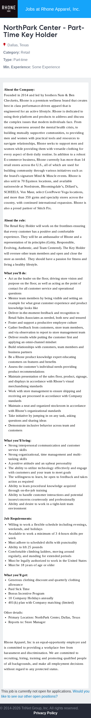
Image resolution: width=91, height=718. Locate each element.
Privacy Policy (45, 713)
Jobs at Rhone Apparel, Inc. (52, 9)
